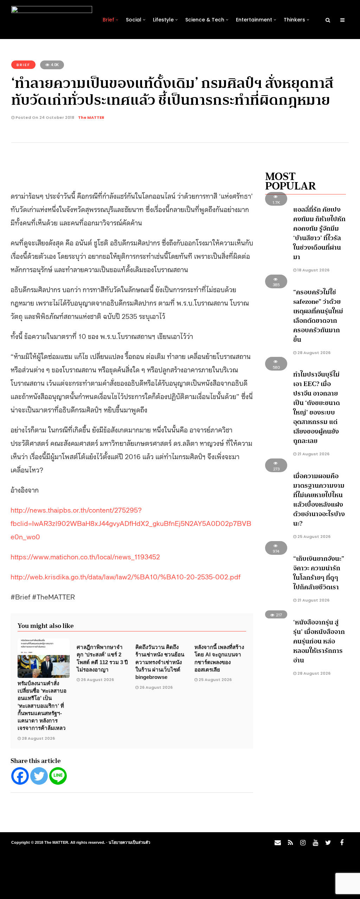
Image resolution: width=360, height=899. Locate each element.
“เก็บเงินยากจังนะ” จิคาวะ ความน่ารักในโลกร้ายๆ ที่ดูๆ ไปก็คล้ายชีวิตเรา (318, 573)
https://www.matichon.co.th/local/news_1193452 (85, 556)
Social (133, 19)
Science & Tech (204, 19)
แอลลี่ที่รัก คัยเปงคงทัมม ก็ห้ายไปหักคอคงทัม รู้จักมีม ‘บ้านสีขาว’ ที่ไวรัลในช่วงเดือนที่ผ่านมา (319, 233)
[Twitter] (39, 776)
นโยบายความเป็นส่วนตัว (129, 842)
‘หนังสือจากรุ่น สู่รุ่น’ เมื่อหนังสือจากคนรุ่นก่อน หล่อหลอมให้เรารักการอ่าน (319, 641)
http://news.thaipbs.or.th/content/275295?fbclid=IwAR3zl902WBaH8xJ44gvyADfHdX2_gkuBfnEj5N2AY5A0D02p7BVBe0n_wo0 (131, 523)
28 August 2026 (38, 738)
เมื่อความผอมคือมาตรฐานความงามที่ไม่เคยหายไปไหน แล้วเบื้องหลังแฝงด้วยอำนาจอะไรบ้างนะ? (319, 499)
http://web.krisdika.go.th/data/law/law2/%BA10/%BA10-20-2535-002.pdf (125, 576)
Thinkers (294, 19)
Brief (108, 19)
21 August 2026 (312, 454)
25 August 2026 (215, 679)
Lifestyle (163, 19)
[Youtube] (315, 842)
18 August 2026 (312, 270)
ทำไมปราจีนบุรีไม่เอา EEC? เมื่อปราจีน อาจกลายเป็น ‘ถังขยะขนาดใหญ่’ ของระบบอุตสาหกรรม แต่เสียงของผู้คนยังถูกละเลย (316, 408)
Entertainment (254, 19)
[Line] (58, 776)
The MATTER (91, 117)
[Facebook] (20, 776)
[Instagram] (303, 842)
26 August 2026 (97, 679)
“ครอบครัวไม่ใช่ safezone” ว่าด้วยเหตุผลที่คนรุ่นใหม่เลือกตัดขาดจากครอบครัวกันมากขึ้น (318, 316)
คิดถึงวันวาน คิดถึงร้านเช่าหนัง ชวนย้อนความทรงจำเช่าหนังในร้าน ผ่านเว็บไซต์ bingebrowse (159, 662)
